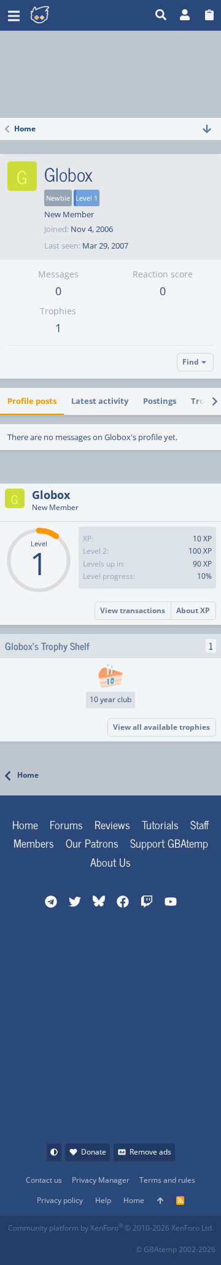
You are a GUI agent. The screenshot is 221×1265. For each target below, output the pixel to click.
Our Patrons (92, 843)
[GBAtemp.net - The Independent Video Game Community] (70, 15)
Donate (93, 1152)
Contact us (44, 1180)
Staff (199, 824)
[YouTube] (125, 1245)
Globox (51, 494)
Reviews (112, 824)
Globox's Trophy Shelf (47, 645)
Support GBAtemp (169, 843)
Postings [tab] (159, 400)
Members (34, 843)
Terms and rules (167, 1180)
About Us (110, 862)
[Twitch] (71, 1245)
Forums (66, 824)
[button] (14, 15)
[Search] (161, 15)
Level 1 (87, 198)
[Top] (160, 1201)
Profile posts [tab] (31, 400)
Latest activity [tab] (99, 400)
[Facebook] (17, 1245)
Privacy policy (60, 1200)
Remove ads (150, 1152)
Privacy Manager (101, 1180)
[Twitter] (98, 1245)
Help (103, 1200)
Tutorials (160, 824)
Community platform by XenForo (111, 1228)
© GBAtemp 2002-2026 (175, 1249)
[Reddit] (44, 1245)
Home (25, 824)
